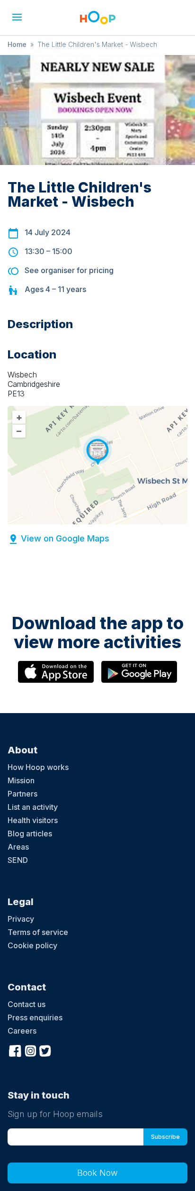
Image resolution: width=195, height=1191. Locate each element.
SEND (18, 860)
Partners (22, 793)
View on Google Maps (65, 538)
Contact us (26, 1004)
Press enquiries (35, 1017)
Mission (21, 780)
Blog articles (30, 833)
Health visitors (33, 820)
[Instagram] (30, 1049)
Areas (18, 847)
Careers (22, 1030)
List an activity (33, 807)
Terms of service (38, 932)
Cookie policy (32, 945)
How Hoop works (38, 767)
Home (17, 44)
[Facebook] (15, 1049)
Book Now (97, 1173)
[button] (17, 17)
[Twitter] (45, 1049)
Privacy (21, 919)
